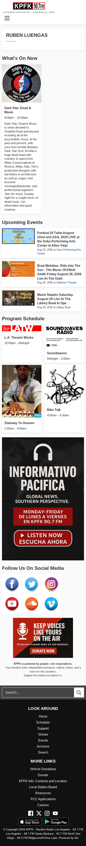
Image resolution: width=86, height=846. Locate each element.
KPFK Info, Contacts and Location (43, 781)
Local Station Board (43, 787)
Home (43, 716)
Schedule (43, 722)
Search (43, 752)
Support (43, 728)
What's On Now (19, 58)
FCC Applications (43, 799)
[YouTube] (55, 813)
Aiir (76, 837)
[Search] (82, 692)
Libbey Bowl (63, 307)
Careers (43, 805)
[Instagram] (47, 813)
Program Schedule (23, 318)
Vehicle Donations (43, 769)
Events (43, 740)
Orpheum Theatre (66, 282)
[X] (38, 813)
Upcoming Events (22, 222)
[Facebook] (30, 813)
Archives (43, 746)
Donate (43, 775)
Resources (43, 793)
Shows (43, 734)
